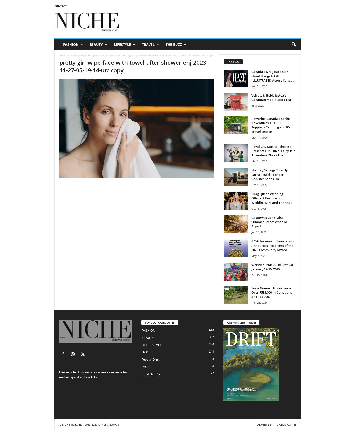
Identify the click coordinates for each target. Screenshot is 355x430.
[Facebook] (64, 355)
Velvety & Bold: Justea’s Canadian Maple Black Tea (271, 97)
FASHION (70, 44)
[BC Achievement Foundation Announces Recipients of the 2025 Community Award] (236, 248)
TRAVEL (148, 44)
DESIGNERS (150, 374)
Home (62, 55)
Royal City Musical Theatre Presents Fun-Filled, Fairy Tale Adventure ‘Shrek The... (273, 150)
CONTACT (60, 6)
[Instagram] (74, 355)
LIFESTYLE (122, 44)
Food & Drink (150, 359)
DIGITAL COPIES (286, 424)
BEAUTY (96, 44)
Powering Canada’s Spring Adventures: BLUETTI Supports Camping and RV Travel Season (271, 125)
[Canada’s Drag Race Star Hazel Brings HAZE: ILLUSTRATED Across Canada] (236, 79)
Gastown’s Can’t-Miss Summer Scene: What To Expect (269, 221)
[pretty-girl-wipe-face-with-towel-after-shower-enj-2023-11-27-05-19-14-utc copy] (136, 128)
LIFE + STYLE (151, 345)
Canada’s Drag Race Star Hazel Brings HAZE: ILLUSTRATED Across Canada (272, 76)
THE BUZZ (174, 44)
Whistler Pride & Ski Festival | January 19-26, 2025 (273, 267)
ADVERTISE (264, 424)
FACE (145, 367)
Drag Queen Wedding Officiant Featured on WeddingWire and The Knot (271, 198)
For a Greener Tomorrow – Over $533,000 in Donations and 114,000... (271, 292)
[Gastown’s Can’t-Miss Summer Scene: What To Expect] (236, 224)
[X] (83, 355)
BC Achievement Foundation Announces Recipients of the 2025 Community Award (272, 245)
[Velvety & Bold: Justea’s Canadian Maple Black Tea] (236, 102)
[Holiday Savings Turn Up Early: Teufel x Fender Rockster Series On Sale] (236, 177)
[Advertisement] (213, 23)
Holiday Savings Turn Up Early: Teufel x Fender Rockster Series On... (269, 174)
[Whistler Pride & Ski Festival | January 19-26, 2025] (236, 272)
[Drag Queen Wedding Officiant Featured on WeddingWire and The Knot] (236, 201)
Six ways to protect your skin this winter (94, 55)
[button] (293, 44)
